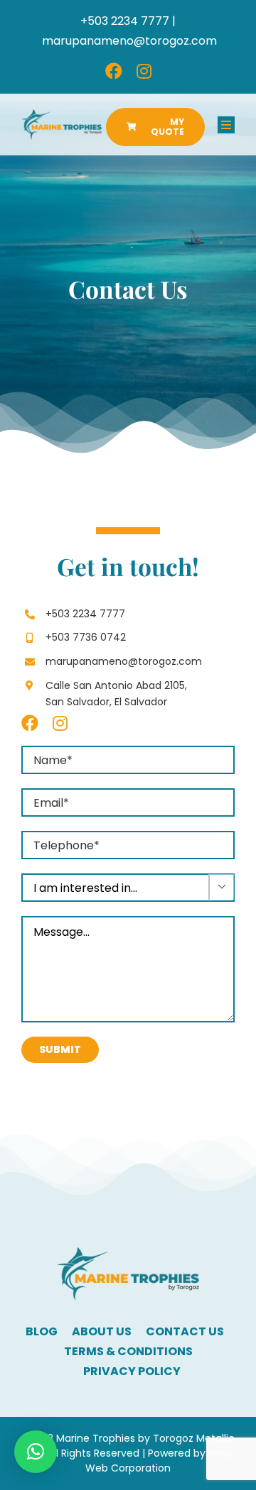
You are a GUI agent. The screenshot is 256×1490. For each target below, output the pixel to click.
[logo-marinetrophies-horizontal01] (61, 114)
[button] (35, 1451)
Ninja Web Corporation (158, 1460)
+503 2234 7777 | (128, 21)
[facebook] (113, 70)
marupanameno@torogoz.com (129, 41)
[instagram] (144, 70)
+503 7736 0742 (86, 637)
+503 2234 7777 (85, 614)
